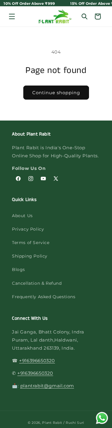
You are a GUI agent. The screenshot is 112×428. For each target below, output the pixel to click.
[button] (12, 16)
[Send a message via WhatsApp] (102, 418)
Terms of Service (31, 242)
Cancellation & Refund (37, 283)
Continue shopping (56, 92)
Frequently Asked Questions (44, 296)
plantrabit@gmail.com (47, 386)
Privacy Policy (28, 229)
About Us (22, 215)
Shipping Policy (29, 256)
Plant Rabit (52, 423)
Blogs (18, 269)
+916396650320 (37, 360)
